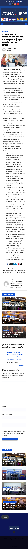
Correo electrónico (7, 414)
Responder (22, 365)
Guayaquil (6, 472)
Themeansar (14, 539)
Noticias (10, 472)
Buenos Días (10, 542)
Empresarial (5, 31)
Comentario (5, 380)
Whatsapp (4, 517)
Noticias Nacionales (14, 546)
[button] (23, 23)
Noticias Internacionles (18, 542)
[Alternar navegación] (13, 24)
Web (3, 422)
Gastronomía (12, 316)
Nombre (4, 406)
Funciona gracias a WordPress (10, 538)
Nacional (5, 487)
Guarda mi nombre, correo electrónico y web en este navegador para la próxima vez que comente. (13, 433)
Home (6, 542)
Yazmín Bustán (12, 48)
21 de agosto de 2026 (9, 463)
